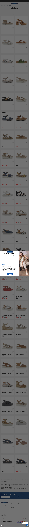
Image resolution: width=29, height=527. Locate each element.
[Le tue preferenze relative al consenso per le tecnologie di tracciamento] (1, 525)
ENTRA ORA (10, 274)
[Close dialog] (27, 251)
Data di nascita (3, 262)
